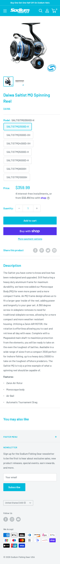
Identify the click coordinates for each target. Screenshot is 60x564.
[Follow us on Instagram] (12, 519)
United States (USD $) (15, 502)
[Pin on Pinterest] (41, 250)
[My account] (47, 11)
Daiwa (6, 108)
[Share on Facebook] (35, 250)
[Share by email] (54, 250)
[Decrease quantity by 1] (19, 208)
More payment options (30, 238)
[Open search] (40, 11)
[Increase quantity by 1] (36, 208)
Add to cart (30, 220)
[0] (54, 11)
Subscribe (14, 487)
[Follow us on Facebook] (5, 519)
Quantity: (8, 208)
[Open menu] (5, 11)
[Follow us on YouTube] (18, 519)
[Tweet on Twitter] (48, 250)
